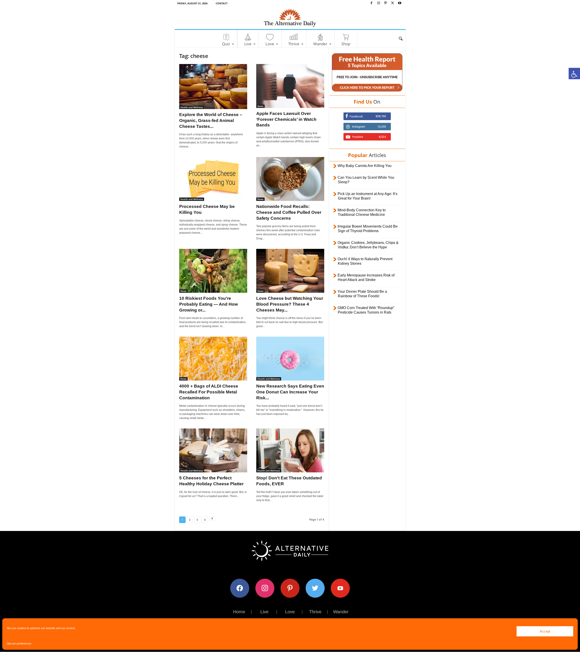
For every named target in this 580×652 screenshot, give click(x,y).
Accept (545, 631)
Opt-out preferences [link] (19, 643)
